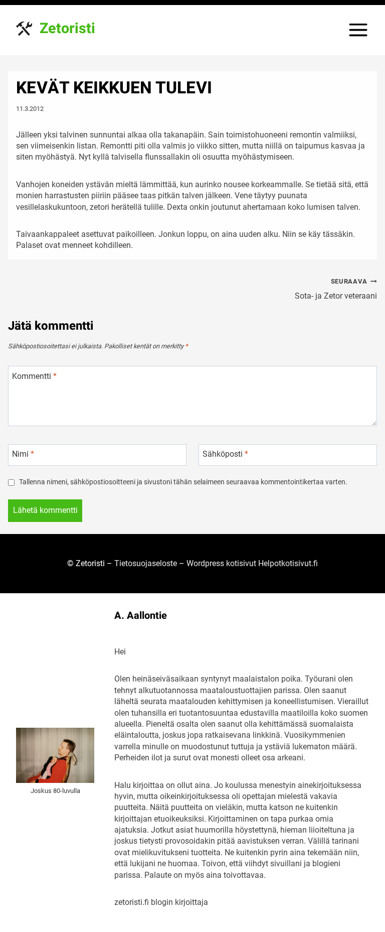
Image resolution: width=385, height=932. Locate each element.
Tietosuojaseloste (145, 563)
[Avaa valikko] (358, 30)
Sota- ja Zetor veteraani (336, 289)
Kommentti (34, 376)
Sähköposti (225, 454)
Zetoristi (67, 29)
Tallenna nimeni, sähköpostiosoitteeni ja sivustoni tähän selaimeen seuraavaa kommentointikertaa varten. (183, 482)
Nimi (23, 454)
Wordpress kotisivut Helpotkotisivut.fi (252, 563)
